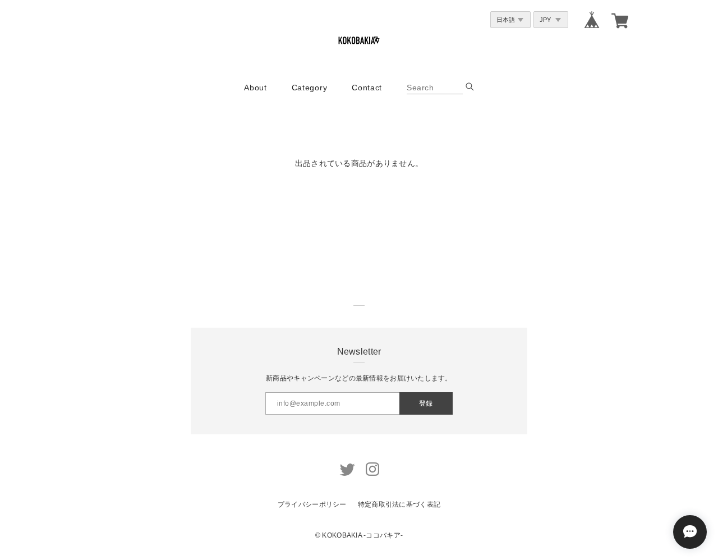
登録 (425, 403)
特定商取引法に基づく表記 (399, 504)
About (255, 87)
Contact (367, 87)
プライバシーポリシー (312, 504)
